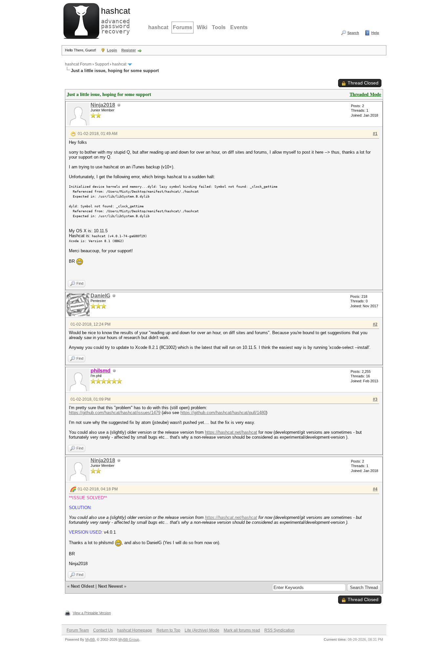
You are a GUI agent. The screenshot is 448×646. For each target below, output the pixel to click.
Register (128, 50)
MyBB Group (128, 639)
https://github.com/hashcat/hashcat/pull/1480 (223, 412)
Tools (219, 27)
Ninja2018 (103, 105)
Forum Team (78, 630)
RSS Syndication (279, 630)
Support (102, 64)
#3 (375, 399)
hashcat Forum (78, 64)
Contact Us (103, 630)
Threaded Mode (365, 94)
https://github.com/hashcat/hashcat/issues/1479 (114, 412)
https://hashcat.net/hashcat (231, 432)
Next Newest (110, 586)
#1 (375, 133)
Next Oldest (82, 586)
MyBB (90, 639)
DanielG (100, 295)
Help (375, 33)
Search (353, 33)
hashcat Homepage (134, 630)
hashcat (158, 27)
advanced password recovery (114, 20)
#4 (375, 489)
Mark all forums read (242, 630)
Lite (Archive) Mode (202, 630)
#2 (375, 324)
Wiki (202, 27)
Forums (182, 27)
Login (112, 50)
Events (239, 27)
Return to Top (168, 630)
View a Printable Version (92, 613)
